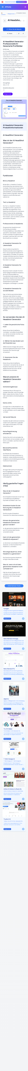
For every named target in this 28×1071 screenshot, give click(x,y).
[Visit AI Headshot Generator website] (14, 109)
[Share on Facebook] (23, 33)
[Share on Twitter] (19, 33)
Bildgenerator (11, 13)
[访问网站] (23, 618)
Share (10, 33)
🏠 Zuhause (3, 13)
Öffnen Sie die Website (14, 29)
